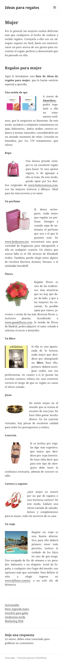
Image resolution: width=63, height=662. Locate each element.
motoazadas (12, 605)
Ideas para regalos (22, 7)
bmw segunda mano (17, 609)
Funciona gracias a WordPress (32, 657)
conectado (37, 639)
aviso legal (10, 657)
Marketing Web (14, 621)
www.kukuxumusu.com (42, 185)
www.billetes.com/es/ (17, 580)
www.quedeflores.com (18, 322)
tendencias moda (15, 617)
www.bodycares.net (17, 241)
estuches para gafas (16, 613)
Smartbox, (49, 100)
